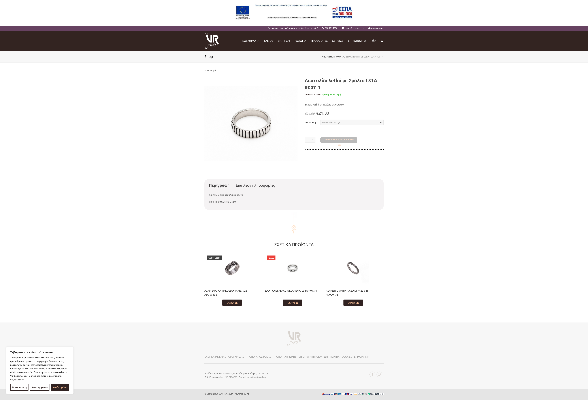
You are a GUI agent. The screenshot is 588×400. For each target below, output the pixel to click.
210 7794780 (331, 28)
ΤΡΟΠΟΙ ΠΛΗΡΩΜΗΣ (284, 356)
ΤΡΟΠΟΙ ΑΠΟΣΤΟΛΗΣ (258, 356)
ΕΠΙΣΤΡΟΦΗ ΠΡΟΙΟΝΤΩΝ (313, 356)
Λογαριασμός (377, 28)
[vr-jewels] (212, 40)
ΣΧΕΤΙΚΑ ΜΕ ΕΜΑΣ (215, 356)
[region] (40, 370)
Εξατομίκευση (19, 387)
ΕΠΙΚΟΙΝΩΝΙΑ (361, 356)
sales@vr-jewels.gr (354, 28)
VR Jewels (327, 57)
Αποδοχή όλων (60, 387)
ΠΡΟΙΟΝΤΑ (339, 57)
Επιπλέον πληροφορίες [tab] (255, 185)
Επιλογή (230, 303)
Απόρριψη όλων (40, 387)
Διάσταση (310, 122)
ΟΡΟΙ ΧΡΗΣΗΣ (236, 356)
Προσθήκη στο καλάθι (339, 139)
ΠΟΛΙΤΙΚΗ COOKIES (341, 356)
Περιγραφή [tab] (219, 185)
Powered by (242, 394)
